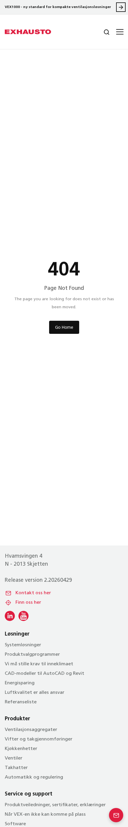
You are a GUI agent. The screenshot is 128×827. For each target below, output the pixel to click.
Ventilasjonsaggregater (31, 729)
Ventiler (13, 758)
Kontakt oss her (33, 593)
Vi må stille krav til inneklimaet (39, 664)
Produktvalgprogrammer (32, 654)
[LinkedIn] (10, 616)
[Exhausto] (28, 31)
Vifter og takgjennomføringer (38, 739)
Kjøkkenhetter (21, 748)
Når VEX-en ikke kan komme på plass (45, 814)
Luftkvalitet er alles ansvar (34, 692)
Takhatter (16, 767)
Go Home (64, 327)
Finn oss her (28, 602)
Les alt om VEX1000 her (121, 7)
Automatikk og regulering (34, 777)
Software (15, 824)
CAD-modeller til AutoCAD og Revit (44, 673)
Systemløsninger (23, 645)
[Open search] (101, 31)
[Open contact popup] (116, 815)
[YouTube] (23, 616)
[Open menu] (119, 31)
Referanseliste (21, 702)
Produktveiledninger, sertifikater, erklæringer (55, 805)
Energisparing (20, 683)
